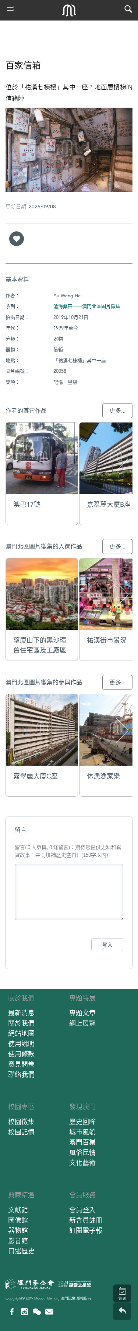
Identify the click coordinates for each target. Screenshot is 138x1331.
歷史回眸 (82, 1122)
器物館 (18, 1230)
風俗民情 (82, 1152)
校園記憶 (21, 1132)
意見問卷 (21, 1064)
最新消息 (21, 1013)
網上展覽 (82, 1023)
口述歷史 (21, 1251)
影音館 (18, 1241)
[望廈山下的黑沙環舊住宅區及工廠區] (42, 594)
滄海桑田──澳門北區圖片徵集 (86, 306)
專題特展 (82, 998)
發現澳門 (82, 1107)
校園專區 (21, 1107)
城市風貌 (82, 1132)
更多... (117, 410)
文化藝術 (82, 1163)
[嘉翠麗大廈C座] (42, 730)
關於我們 (21, 998)
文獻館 (18, 1210)
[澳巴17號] (42, 458)
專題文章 (82, 1013)
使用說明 (21, 1044)
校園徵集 (21, 1122)
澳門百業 (82, 1142)
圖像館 (18, 1220)
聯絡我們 (21, 1074)
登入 (107, 945)
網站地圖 (21, 1033)
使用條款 (21, 1054)
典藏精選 (21, 1195)
